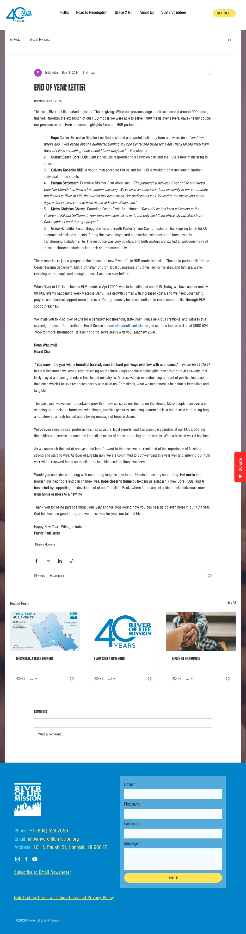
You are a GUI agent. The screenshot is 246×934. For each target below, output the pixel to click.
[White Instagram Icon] (17, 859)
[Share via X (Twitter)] (48, 561)
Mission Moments (40, 40)
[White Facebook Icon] (26, 859)
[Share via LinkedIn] (60, 561)
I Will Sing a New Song (109, 659)
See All (232, 603)
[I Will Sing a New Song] (123, 631)
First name (132, 804)
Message (132, 843)
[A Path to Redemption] (201, 631)
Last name (132, 823)
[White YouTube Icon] (35, 859)
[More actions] (209, 73)
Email (129, 784)
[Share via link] (71, 561)
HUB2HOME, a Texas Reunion (34, 659)
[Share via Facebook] (36, 561)
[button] (147, 13)
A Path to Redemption (186, 659)
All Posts (15, 40)
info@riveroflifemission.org (53, 839)
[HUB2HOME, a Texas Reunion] (45, 631)
